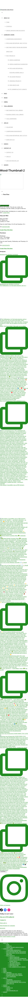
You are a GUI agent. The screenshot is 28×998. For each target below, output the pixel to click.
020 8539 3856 (6, 226)
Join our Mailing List (12, 160)
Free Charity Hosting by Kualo (7, 936)
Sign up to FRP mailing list (7, 917)
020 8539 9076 (6, 245)
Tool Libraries (8, 106)
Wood (5, 97)
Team (7, 22)
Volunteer (9, 127)
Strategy (9, 26)
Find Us (8, 156)
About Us (6, 18)
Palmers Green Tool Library (15, 114)
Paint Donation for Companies (7, 925)
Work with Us (3, 923)
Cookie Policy (6, 212)
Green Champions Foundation (18, 64)
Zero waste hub (14, 85)
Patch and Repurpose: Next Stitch (16, 43)
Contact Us (7, 148)
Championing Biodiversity (14, 39)
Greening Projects (15, 81)
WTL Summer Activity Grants (18, 89)
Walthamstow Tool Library (14, 110)
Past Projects (10, 55)
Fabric (6, 102)
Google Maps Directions (6, 230)
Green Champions (14, 60)
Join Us (6, 123)
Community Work (9, 34)
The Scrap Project (15, 76)
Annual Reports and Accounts (15, 30)
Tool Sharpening (11, 118)
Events (6, 144)
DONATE (6, 165)
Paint (5, 93)
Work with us (10, 139)
